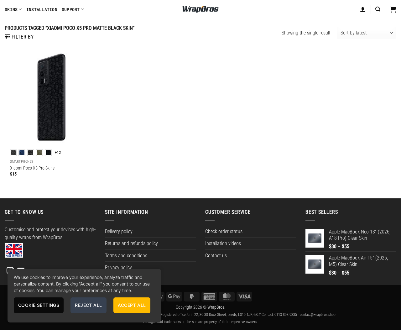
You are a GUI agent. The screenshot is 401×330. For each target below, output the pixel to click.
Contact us (216, 256)
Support (71, 9)
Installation (41, 9)
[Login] (363, 9)
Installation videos (223, 243)
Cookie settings (38, 305)
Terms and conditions (126, 256)
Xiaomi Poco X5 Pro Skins (32, 168)
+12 (58, 152)
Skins (11, 9)
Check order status (223, 231)
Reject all (88, 305)
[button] (377, 9)
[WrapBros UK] (200, 9)
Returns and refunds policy (131, 243)
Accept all (132, 305)
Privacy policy (118, 267)
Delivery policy (119, 231)
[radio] (13, 152)
